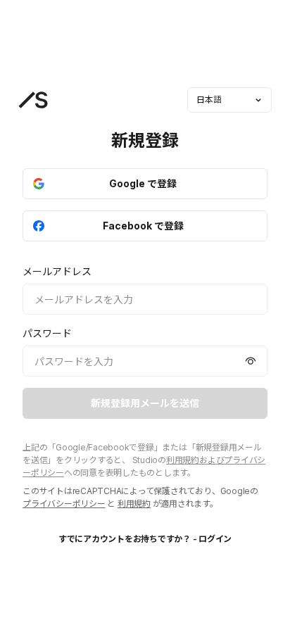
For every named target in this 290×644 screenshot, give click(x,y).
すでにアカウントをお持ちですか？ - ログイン (145, 538)
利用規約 (134, 503)
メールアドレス (57, 271)
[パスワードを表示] (250, 361)
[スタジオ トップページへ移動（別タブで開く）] (33, 99)
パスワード (47, 333)
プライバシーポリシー (64, 503)
